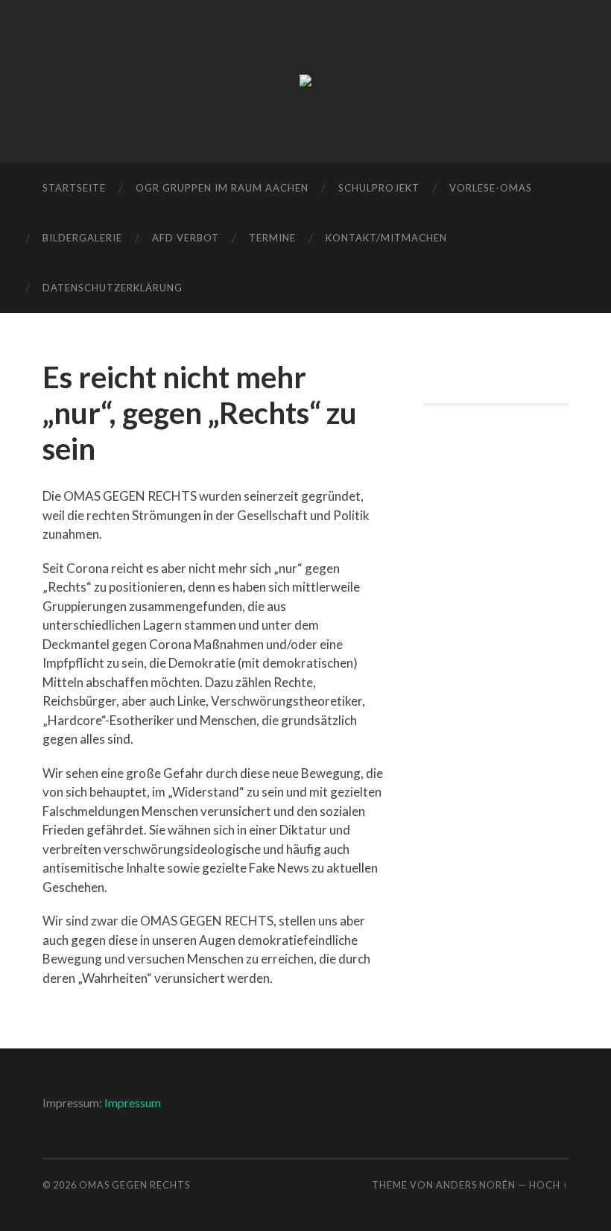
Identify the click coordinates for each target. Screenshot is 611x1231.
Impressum (132, 1102)
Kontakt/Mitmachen (386, 238)
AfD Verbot (185, 238)
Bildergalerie (82, 238)
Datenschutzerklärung (112, 288)
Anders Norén (476, 1185)
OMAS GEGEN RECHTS (134, 1185)
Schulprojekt (379, 188)
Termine (272, 238)
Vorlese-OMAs (490, 188)
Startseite (74, 188)
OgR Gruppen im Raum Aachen (222, 188)
